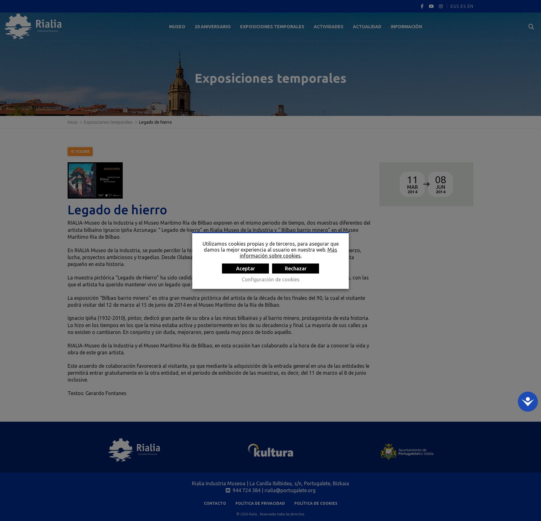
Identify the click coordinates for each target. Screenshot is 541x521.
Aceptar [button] (245, 268)
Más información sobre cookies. (288, 252)
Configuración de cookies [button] (271, 279)
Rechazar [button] (296, 268)
